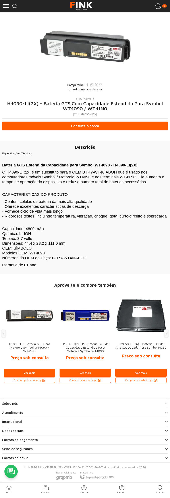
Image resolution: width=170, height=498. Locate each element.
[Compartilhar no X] (96, 84)
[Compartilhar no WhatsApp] (91, 84)
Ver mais (29, 373)
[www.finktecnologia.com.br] (81, 6)
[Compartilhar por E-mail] (100, 84)
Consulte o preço (85, 126)
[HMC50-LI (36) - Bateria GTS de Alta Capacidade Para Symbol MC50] (141, 337)
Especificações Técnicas (17, 153)
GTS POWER (85, 98)
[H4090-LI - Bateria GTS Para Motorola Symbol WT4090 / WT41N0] (29, 337)
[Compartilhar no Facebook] (87, 84)
